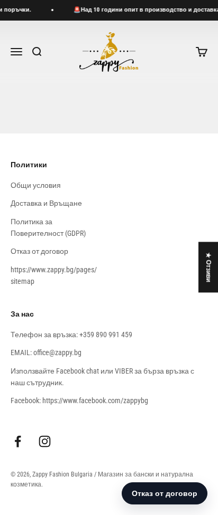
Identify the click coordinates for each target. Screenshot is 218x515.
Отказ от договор (39, 251)
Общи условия (36, 185)
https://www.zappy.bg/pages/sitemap (54, 275)
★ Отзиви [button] (208, 267)
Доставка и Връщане (46, 203)
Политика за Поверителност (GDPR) (48, 227)
